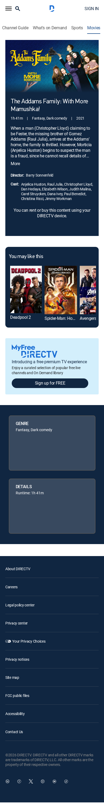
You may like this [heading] (26, 256)
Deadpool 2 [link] (20, 317)
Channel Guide (15, 28)
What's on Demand (50, 28)
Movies (93, 28)
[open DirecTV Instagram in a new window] (43, 781)
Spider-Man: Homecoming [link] (68, 318)
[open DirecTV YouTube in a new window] (54, 781)
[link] (26, 289)
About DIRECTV (17, 568)
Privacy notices (17, 659)
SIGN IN (92, 8)
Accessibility (15, 713)
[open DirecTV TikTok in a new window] (66, 781)
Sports (77, 28)
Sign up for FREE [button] (50, 383)
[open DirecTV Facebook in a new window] (19, 781)
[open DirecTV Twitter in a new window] (31, 781)
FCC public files (17, 695)
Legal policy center (20, 604)
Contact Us (14, 731)
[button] (8, 8)
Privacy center (16, 623)
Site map (12, 677)
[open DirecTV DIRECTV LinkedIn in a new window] (7, 781)
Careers (11, 586)
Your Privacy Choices (28, 641)
